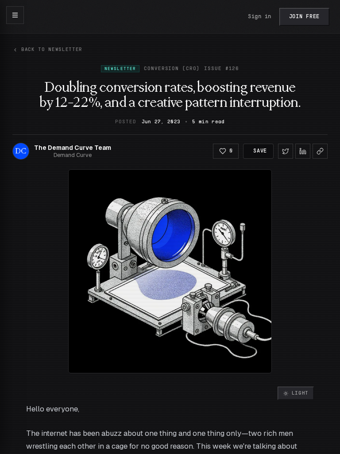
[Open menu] (15, 15)
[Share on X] (285, 151)
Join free (304, 16)
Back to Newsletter (51, 50)
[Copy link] (320, 151)
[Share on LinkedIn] (302, 151)
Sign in (259, 16)
